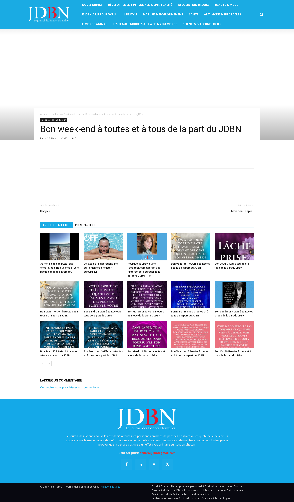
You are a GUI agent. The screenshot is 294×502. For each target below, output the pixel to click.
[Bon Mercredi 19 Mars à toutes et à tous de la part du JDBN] (147, 294)
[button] (261, 14)
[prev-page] (42, 363)
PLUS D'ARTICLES (86, 225)
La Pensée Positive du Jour (67, 114)
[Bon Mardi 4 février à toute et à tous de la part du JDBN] (234, 334)
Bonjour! (45, 211)
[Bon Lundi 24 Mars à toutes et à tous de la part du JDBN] (103, 294)
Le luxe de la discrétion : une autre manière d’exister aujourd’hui (101, 267)
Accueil (44, 114)
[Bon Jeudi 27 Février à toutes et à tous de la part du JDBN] (59, 334)
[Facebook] (44, 154)
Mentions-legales (110, 486)
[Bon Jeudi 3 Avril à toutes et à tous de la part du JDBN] (234, 246)
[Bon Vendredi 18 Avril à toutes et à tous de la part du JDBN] (190, 246)
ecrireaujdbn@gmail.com (158, 453)
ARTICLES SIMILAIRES (56, 225)
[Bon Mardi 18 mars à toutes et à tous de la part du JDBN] (190, 294)
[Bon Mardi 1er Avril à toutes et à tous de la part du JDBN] (59, 294)
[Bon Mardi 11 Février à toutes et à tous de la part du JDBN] (147, 334)
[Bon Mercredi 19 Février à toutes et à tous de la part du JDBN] (103, 334)
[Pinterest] (63, 154)
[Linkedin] (81, 154)
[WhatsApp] (72, 154)
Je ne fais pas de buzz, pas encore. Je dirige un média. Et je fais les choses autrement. (59, 267)
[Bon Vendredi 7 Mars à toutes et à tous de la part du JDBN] (234, 294)
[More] (90, 154)
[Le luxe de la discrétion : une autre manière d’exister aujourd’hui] (103, 246)
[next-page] (49, 363)
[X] (53, 154)
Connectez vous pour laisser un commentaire (69, 387)
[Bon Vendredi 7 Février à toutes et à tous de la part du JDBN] (190, 334)
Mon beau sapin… (242, 211)
